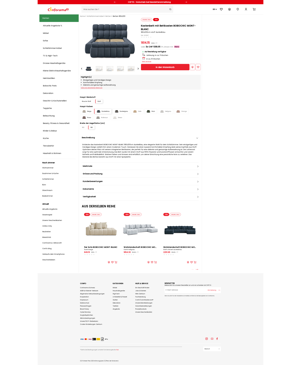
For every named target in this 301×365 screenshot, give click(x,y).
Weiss (120, 117)
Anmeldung (212, 290)
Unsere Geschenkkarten (143, 312)
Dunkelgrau (124, 111)
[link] (246, 9)
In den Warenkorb (165, 67)
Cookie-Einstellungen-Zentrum (91, 324)
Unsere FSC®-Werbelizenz (89, 321)
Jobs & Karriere (140, 291)
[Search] (170, 9)
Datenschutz (84, 303)
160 (83, 127)
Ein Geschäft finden (142, 288)
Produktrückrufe (140, 309)
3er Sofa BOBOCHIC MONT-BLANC (100, 248)
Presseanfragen (85, 306)
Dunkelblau (106, 111)
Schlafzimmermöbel (95, 16)
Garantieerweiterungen (143, 306)
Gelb (139, 111)
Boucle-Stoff (86, 101)
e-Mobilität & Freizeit (120, 297)
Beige (89, 111)
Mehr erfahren (146, 61)
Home (82, 16)
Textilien (115, 306)
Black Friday (84, 309)
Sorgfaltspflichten (86, 315)
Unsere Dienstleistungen (143, 303)
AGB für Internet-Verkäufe (89, 291)
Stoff (99, 101)
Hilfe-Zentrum (140, 294)
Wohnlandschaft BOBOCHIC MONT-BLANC (144, 248)
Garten (115, 300)
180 (91, 127)
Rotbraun (104, 117)
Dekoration (116, 303)
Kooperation (84, 297)
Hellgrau (168, 111)
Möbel (115, 288)
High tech (116, 294)
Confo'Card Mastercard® (144, 300)
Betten (108, 16)
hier (117, 350)
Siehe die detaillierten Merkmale (91, 88)
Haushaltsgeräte (119, 291)
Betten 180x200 (119, 16)
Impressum (84, 300)
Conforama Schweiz (87, 288)
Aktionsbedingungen (87, 318)
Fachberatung (140, 297)
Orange (184, 111)
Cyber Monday (85, 312)
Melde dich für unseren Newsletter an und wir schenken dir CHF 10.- (188, 285)
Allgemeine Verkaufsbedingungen (92, 294)
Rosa (89, 117)
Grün (153, 111)
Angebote (116, 309)
